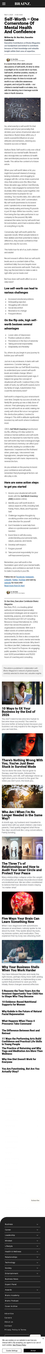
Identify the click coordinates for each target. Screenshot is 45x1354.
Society (8, 1131)
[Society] (37, 1131)
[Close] (42, 1340)
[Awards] (37, 1153)
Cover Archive (11, 1169)
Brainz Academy (12, 1158)
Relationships (11, 1120)
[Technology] (37, 1125)
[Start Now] (22, 717)
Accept (33, 1350)
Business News (11, 1142)
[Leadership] (37, 1098)
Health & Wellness (13, 1115)
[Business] (37, 1087)
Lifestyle (9, 1109)
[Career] (37, 1092)
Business (9, 1087)
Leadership (10, 1098)
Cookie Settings (12, 1350)
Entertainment (11, 1136)
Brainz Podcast (11, 1164)
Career (8, 1093)
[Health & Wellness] (37, 1114)
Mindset (8, 1104)
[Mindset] (37, 1103)
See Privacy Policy (19, 1345)
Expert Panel (10, 1147)
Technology (10, 1125)
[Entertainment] (37, 1136)
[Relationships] (37, 1120)
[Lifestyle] (37, 1109)
